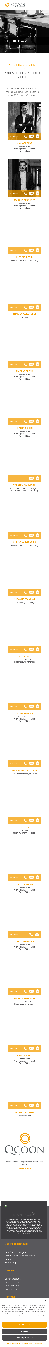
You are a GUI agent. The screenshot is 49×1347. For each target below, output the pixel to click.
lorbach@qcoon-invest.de (24, 915)
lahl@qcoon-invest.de (24, 801)
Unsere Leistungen (16, 1244)
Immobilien (10, 1259)
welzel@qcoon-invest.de (24, 1029)
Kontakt (10, 1297)
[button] (45, 1300)
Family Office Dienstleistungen (20, 1255)
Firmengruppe (12, 1289)
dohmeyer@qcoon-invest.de (24, 452)
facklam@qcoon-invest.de (24, 573)
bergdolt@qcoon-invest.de (24, 174)
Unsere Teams (12, 1282)
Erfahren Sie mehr (24, 1168)
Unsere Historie (12, 1285)
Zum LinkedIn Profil (24, 125)
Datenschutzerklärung (26, 1343)
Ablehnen (24, 1331)
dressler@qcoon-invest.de (24, 516)
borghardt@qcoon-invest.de (24, 288)
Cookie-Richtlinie (12, 1343)
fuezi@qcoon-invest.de (24, 630)
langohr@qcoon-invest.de (24, 858)
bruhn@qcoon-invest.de (24, 402)
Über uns (10, 1270)
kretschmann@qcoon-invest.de (24, 744)
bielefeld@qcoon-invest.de (24, 231)
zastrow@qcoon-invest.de (24, 1086)
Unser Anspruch (13, 1278)
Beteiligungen (11, 1262)
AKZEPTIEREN (24, 1325)
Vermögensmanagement (17, 1252)
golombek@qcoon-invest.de (24, 687)
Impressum (38, 1343)
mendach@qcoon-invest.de (24, 972)
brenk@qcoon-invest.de (24, 345)
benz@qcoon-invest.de (24, 117)
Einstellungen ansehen (24, 1338)
